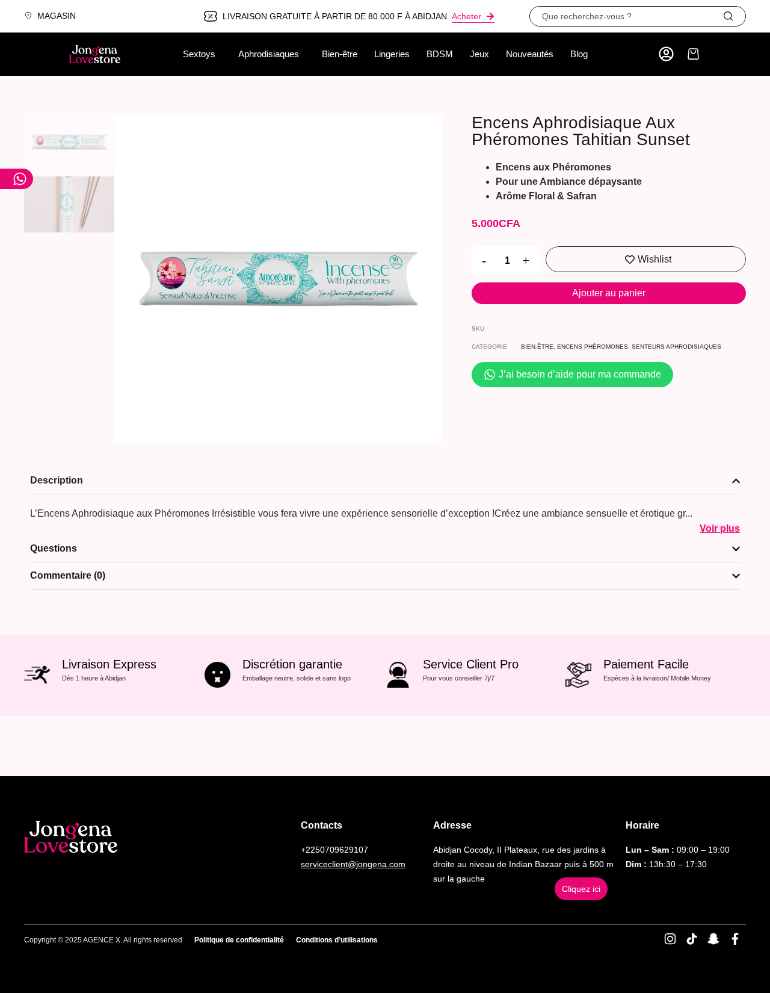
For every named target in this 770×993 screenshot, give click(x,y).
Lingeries (392, 54)
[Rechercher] (733, 16)
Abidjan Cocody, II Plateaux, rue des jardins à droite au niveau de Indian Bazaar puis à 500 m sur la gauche (523, 864)
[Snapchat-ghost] (713, 939)
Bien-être (339, 54)
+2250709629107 (334, 849)
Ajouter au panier (608, 293)
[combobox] (626, 16)
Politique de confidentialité (239, 940)
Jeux (479, 54)
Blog (579, 54)
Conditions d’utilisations (337, 940)
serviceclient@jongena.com (353, 864)
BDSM (440, 54)
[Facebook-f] (735, 939)
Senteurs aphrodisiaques (676, 346)
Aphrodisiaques (268, 54)
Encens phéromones (592, 346)
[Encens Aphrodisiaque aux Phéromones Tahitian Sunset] (278, 278)
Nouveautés (529, 54)
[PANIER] (693, 53)
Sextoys (199, 54)
